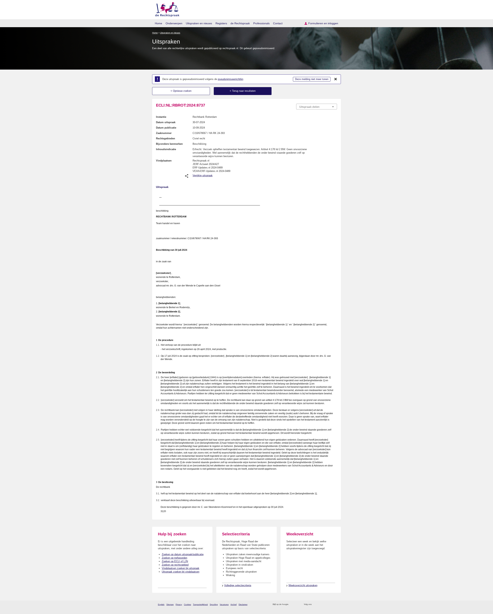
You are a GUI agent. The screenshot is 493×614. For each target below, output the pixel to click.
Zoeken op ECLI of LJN (175, 561)
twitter (315, 604)
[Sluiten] (336, 79)
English (161, 604)
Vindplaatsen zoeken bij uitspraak (180, 568)
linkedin (330, 604)
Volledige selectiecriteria (237, 585)
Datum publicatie (166, 127)
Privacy (179, 604)
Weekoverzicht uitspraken (302, 585)
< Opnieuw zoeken (181, 90)
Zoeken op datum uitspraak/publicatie (183, 554)
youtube (335, 604)
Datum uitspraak (165, 122)
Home (158, 23)
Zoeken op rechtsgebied (175, 564)
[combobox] (316, 106)
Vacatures (224, 604)
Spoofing (214, 604)
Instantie (161, 116)
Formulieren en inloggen (323, 23)
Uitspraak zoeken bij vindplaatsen (180, 571)
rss (292, 604)
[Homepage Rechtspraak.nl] (166, 8)
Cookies (187, 604)
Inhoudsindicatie (166, 149)
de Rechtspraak (240, 23)
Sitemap (170, 604)
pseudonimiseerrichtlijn (230, 79)
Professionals (261, 23)
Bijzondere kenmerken (169, 143)
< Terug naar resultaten (243, 90)
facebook (320, 604)
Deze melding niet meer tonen (311, 79)
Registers (221, 23)
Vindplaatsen (164, 160)
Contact (278, 23)
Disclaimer (243, 604)
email (297, 604)
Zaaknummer (164, 133)
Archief (234, 604)
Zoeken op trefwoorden (174, 557)
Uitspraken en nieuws (199, 23)
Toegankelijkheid (200, 604)
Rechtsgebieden (165, 138)
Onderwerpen (174, 23)
